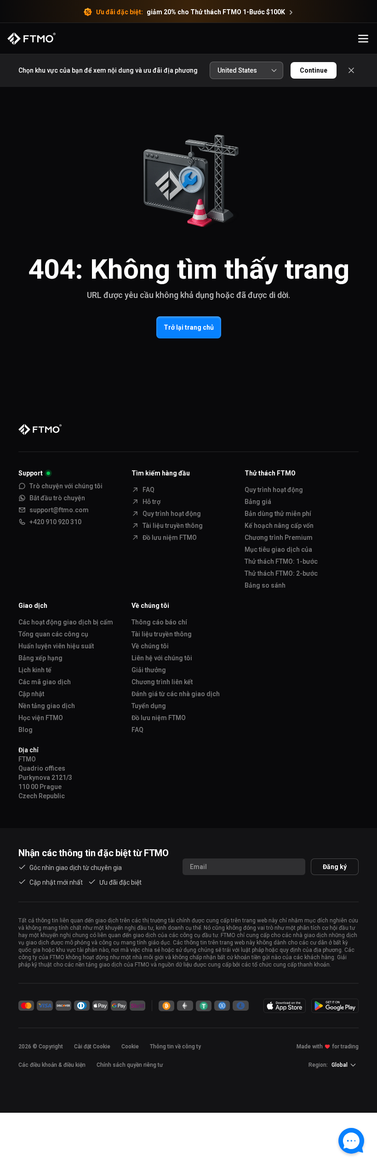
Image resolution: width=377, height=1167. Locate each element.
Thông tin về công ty (175, 1046)
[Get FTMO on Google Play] (335, 1005)
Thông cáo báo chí (159, 622)
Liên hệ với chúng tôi (161, 658)
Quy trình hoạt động (172, 513)
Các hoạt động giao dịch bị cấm (65, 622)
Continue (313, 70)
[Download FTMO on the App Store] (284, 1005)
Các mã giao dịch (44, 682)
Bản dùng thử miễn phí (278, 513)
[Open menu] (363, 38)
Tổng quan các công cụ (53, 634)
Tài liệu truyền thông (173, 525)
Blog (25, 729)
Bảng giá (258, 501)
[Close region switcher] (351, 70)
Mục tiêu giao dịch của (278, 549)
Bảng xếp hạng (40, 658)
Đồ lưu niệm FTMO (170, 537)
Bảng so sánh (265, 585)
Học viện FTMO (40, 717)
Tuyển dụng (148, 705)
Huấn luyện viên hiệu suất (56, 646)
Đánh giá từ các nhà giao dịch (175, 694)
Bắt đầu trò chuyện (57, 498)
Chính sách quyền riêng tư (130, 1065)
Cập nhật (31, 694)
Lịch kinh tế (34, 670)
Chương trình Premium (279, 537)
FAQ (148, 489)
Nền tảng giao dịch (46, 705)
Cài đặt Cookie (92, 1046)
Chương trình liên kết (162, 682)
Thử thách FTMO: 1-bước (281, 561)
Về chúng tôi (150, 646)
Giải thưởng (148, 670)
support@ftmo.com (59, 510)
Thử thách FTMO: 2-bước (281, 573)
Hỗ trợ (151, 501)
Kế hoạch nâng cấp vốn (279, 525)
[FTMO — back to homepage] (31, 39)
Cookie (130, 1046)
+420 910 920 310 (55, 522)
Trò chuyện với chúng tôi (66, 486)
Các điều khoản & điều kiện (52, 1065)
